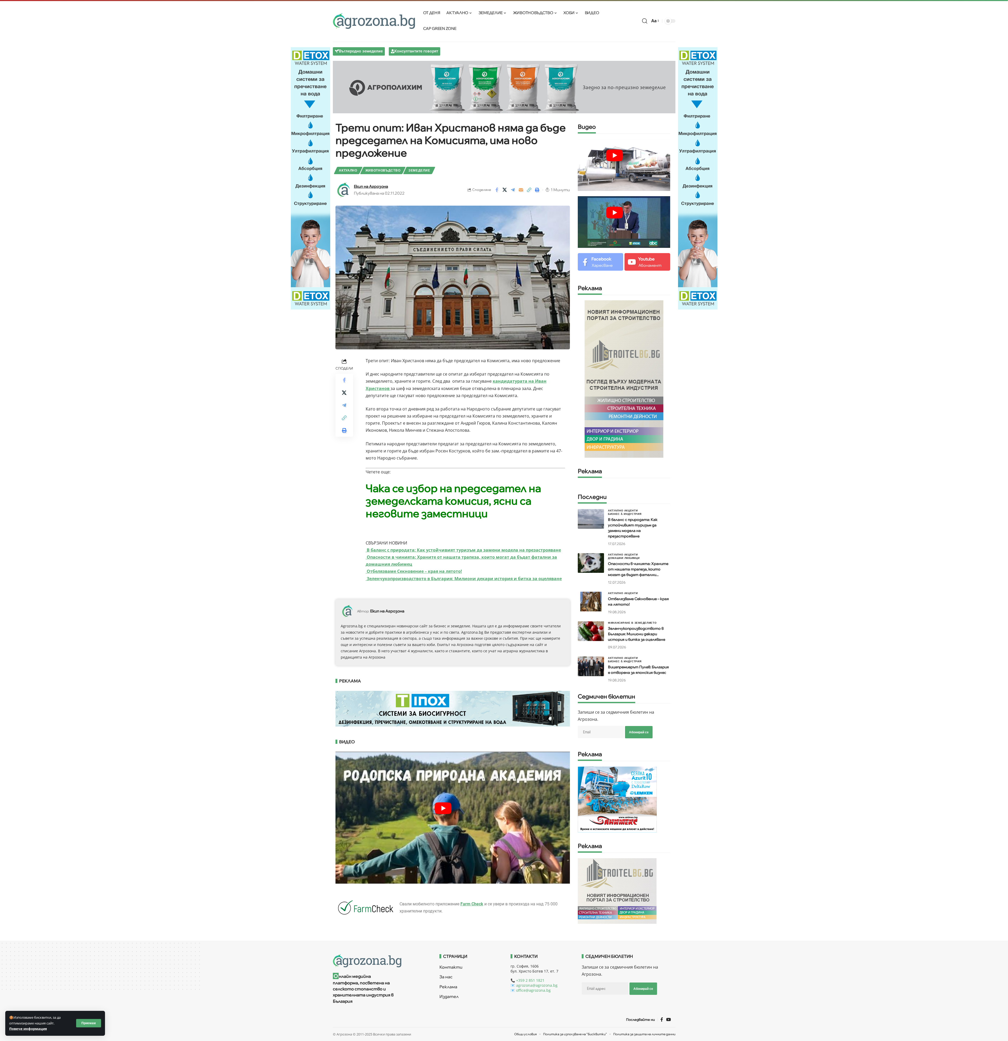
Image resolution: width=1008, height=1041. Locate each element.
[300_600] (624, 378)
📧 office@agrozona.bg (531, 990)
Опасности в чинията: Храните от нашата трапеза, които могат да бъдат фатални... (638, 569)
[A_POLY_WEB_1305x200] (504, 86)
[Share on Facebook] (496, 190)
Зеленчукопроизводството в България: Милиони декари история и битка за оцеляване (464, 578)
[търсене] (644, 21)
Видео (587, 127)
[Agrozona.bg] (374, 21)
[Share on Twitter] (504, 190)
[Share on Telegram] (513, 190)
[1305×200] (452, 708)
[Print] (537, 190)
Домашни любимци (624, 558)
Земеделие (419, 170)
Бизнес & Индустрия (625, 514)
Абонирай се (639, 732)
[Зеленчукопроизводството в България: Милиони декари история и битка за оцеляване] (591, 631)
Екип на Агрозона (371, 186)
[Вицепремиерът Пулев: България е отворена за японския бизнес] (591, 666)
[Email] (521, 190)
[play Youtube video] (443, 808)
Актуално (348, 170)
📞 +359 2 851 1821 (527, 980)
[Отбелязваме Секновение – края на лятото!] (591, 601)
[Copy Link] (529, 190)
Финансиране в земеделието (632, 622)
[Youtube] (647, 262)
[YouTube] (668, 1019)
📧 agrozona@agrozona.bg (534, 985)
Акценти (631, 510)
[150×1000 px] (310, 178)
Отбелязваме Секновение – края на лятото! (414, 571)
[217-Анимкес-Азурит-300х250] (617, 799)
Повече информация (28, 1028)
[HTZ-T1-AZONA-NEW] (380, 960)
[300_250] (617, 891)
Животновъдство (383, 170)
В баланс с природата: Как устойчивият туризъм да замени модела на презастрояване (463, 550)
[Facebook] (600, 262)
